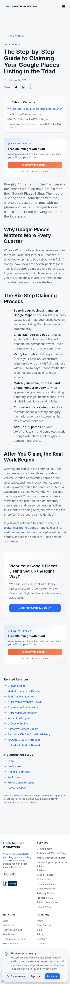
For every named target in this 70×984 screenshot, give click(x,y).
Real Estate (14, 777)
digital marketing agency (21, 527)
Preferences (17, 976)
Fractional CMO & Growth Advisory (28, 734)
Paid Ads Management (21, 696)
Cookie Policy (28, 968)
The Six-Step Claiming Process (24, 114)
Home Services (16, 788)
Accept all (52, 976)
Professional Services (20, 782)
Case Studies (44, 925)
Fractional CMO (45, 897)
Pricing (40, 934)
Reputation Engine (18, 718)
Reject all (35, 976)
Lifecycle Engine (17, 723)
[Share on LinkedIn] (23, 87)
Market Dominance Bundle (23, 691)
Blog (39, 929)
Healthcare (14, 766)
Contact (41, 943)
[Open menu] (63, 6)
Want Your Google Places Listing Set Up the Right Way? (36, 126)
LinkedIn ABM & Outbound (23, 745)
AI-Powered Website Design (24, 702)
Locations (42, 939)
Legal (10, 761)
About (40, 920)
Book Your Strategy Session (35, 607)
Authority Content (46, 893)
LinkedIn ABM (44, 907)
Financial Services (18, 771)
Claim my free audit (33, 164)
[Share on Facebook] (30, 87)
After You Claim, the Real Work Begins (27, 119)
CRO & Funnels (45, 874)
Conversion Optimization (22, 707)
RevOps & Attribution (48, 902)
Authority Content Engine (22, 729)
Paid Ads (41, 870)
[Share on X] (16, 87)
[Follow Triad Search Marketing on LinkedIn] (5, 874)
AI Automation (44, 879)
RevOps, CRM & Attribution (24, 739)
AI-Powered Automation (22, 712)
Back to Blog (16, 36)
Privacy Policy (49, 968)
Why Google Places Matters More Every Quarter (34, 108)
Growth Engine (16, 685)
